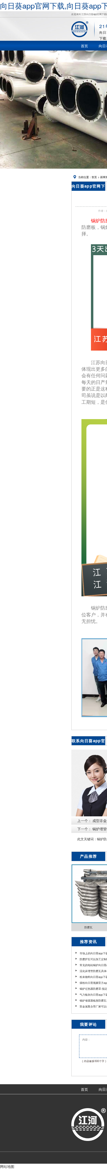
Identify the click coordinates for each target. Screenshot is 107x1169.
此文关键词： (87, 839)
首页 (94, 177)
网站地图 (7, 1166)
